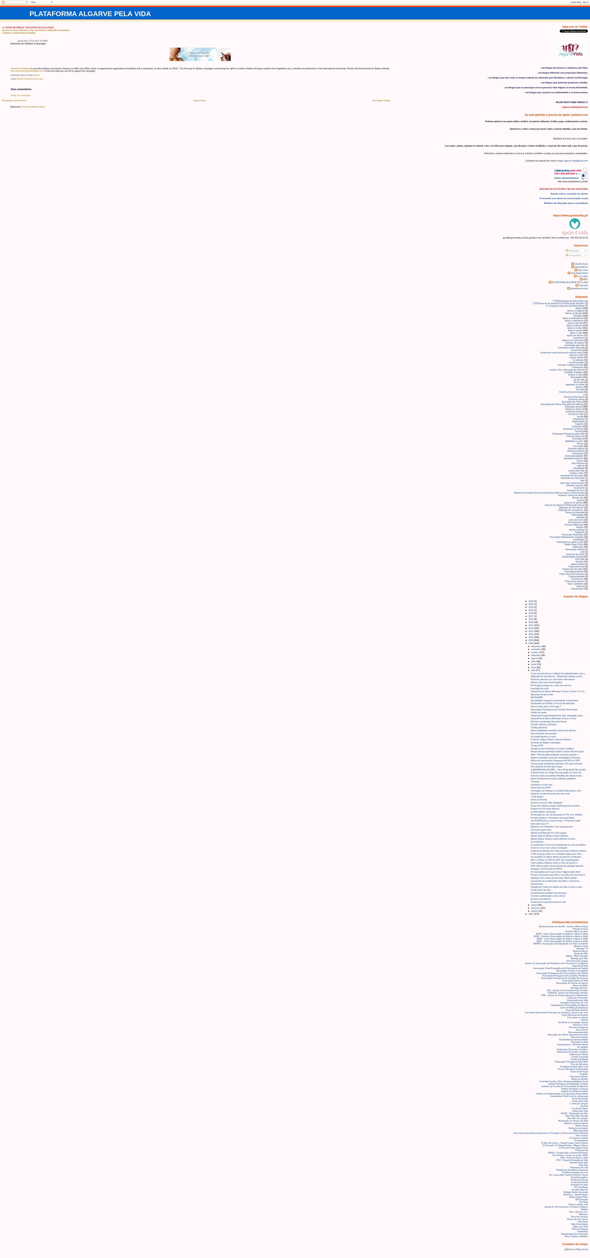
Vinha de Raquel (580, 1229)
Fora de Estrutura (579, 1064)
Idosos (580, 461)
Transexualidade (576, 576)
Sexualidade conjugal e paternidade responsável (554, 700)
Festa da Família (539, 799)
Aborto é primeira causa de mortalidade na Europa (555, 757)
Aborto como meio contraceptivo (546, 682)
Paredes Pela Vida (579, 1162)
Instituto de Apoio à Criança (574, 1089)
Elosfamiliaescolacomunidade (573, 1039)
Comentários (574, 255)
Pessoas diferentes (574, 524)
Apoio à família (575, 323)
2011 (531, 634)
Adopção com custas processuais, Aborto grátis (554, 878)
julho (533, 661)
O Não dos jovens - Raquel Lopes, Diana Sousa (564, 1143)
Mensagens (574, 250)
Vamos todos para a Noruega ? (546, 706)
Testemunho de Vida (572, 569)
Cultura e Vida (575, 374)
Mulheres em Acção (578, 1128)
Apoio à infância (574, 325)
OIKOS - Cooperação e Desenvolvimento (568, 1152)
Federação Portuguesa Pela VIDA (571, 1061)
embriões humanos (575, 411)
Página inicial (199, 100)
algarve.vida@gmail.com (576, 160)
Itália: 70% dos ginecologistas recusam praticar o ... (556, 754)
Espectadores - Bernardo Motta (572, 1044)
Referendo (578, 547)
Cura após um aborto (577, 1017)
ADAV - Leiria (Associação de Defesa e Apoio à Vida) (562, 938)
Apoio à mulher (574, 328)
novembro (536, 649)
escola (580, 416)
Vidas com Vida (580, 1226)
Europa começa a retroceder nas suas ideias (552, 817)
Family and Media (579, 1059)
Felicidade (577, 438)
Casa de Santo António (577, 1010)
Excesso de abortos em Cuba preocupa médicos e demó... (559, 851)
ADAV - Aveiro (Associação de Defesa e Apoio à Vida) (562, 934)
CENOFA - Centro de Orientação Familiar (568, 993)
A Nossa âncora (580, 929)
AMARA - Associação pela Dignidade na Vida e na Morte (560, 943)
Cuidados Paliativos (573, 372)
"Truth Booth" (537, 796)
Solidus (584, 1209)
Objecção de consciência (571, 507)
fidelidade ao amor (574, 441)
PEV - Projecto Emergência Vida (572, 1160)
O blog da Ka (581, 1150)
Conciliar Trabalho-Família (570, 365)
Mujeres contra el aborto (576, 1123)
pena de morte (576, 520)
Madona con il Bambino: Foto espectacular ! (552, 826)
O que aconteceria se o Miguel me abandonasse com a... (558, 673)
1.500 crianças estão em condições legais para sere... (557, 854)
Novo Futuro (582, 1135)
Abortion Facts (581, 946)
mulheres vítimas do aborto (571, 495)
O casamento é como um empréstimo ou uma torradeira (558, 845)
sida (582, 552)
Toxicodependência (573, 571)
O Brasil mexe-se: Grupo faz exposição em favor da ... (557, 772)
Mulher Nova (581, 1125)
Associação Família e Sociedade (572, 970)
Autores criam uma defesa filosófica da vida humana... (557, 775)
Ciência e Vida (576, 355)
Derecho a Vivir (580, 1025)
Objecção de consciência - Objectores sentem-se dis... (557, 676)
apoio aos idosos (575, 335)
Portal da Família (579, 1182)
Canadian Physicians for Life (574, 1002)
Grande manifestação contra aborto (548, 896)
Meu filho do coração (577, 1118)
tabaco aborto (577, 564)
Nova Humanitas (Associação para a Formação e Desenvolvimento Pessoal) (550, 1133)
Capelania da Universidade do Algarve (569, 1005)
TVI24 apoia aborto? (574, 581)
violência (580, 586)
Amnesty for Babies (20, 68)
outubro (535, 652)
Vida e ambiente (575, 583)
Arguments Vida (580, 966)
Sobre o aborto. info (578, 1204)
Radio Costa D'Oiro (573, 544)
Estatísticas (578, 419)
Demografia (576, 377)
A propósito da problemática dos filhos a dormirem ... (556, 881)
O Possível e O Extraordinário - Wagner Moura (565, 1145)
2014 (531, 625)
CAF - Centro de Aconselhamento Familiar (567, 990)
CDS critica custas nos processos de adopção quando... (558, 866)
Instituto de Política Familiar (574, 1091)
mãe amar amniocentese (572, 483)
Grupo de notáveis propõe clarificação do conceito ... (556, 805)
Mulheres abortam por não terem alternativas (553, 679)
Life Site (584, 1106)
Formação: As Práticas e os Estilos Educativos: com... (557, 790)
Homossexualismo (579, 1076)
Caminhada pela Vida (577, 1000)
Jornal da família (580, 1098)
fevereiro (535, 908)
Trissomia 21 (577, 579)
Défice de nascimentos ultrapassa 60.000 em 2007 (555, 760)
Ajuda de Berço (580, 951)
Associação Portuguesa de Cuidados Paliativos (565, 975)
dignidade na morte (575, 384)
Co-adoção (577, 360)
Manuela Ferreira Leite (542, 694)
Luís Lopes (582, 276)
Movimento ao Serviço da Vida (573, 1120)
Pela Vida (583, 1165)
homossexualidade (574, 456)
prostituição (578, 539)
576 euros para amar (541, 829)
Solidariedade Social (572, 556)
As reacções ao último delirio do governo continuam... (557, 857)
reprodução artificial (574, 549)
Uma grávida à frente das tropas (546, 766)
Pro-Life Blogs (581, 1187)
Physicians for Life (579, 1167)
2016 (531, 619)
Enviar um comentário (20, 95)
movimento (579, 488)
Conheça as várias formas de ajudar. (19, 33)
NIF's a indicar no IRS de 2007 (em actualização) (554, 860)
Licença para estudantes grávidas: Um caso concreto (556, 763)
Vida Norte (583, 1221)
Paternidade (577, 515)
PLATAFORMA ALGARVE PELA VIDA (90, 14)
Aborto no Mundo (24, 79)
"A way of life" (537, 745)
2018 (531, 613)
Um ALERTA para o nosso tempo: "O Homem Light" (556, 820)
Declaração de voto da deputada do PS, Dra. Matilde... (557, 814)
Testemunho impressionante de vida (548, 902)
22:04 (37, 75)
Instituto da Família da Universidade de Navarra (564, 1086)
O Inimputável (581, 1140)
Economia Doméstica (574, 397)
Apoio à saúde (575, 330)
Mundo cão (577, 497)
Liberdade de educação (568, 301)
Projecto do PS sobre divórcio (545, 808)
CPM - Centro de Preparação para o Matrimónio (564, 995)
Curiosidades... (538, 841)
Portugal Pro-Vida (579, 1184)
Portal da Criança (579, 1180)
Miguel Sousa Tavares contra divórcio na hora (553, 839)
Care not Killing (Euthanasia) (574, 1007)
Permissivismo (575, 522)
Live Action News (579, 1108)
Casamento (576, 350)
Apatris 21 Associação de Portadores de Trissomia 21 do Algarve (556, 963)
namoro (580, 500)
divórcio (579, 387)
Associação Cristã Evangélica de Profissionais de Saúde (560, 968)
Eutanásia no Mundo (573, 429)
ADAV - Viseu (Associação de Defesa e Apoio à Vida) (562, 941)
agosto (534, 658)
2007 (531, 914)
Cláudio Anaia (581, 264)
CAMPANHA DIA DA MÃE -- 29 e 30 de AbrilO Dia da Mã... (559, 769)
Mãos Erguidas (580, 1130)
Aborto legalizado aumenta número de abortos (553, 730)
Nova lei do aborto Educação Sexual (558, 303)
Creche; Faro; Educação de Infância (566, 369)
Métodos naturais (574, 485)
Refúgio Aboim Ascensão (576, 1192)
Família (578, 431)
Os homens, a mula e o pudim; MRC (570, 1155)
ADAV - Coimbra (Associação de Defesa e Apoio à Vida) (561, 936)
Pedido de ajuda (539, 712)
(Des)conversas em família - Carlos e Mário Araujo (563, 926)
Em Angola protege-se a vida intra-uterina (551, 685)
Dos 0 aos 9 (582, 1029)
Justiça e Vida (576, 473)
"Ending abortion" (539, 727)
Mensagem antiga (381, 100)
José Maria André (579, 273)
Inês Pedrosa (578, 463)
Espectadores (581, 267)
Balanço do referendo (572, 340)
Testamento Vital (576, 566)
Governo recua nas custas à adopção (549, 847)
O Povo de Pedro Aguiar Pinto (573, 1148)
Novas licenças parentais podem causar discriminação (557, 751)
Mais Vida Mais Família (576, 1116)
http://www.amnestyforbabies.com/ (27, 71)
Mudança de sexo (575, 490)
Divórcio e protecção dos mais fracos (549, 721)
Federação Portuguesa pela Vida (568, 433)
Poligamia (579, 532)
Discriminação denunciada (543, 733)
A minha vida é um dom (576, 931)
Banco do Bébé (580, 985)
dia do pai (578, 382)
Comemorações (576, 362)
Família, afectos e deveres (544, 724)
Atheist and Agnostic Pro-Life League (549, 833)
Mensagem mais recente (14, 100)
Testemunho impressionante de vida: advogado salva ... (558, 715)
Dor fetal (580, 389)
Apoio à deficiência (574, 320)
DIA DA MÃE (537, 697)
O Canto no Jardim (578, 1138)
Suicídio (579, 561)
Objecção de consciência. (570, 510)
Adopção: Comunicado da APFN (546, 869)
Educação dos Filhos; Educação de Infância (562, 404)
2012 (531, 631)
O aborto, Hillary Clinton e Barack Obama (551, 739)
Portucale (583, 285)
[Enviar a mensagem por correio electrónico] (40, 75)
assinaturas (578, 338)
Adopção (577, 315)
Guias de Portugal (579, 1071)
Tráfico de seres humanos (571, 574)
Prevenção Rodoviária (572, 534)
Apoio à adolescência (572, 318)
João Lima (583, 270)
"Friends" (535, 781)
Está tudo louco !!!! (540, 823)
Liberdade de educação (571, 475)
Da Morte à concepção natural (573, 1022)
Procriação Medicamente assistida (566, 537)
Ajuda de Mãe (581, 953)
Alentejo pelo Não (579, 958)
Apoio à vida (37, 79)
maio (534, 667)
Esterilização (578, 421)
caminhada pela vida (574, 345)
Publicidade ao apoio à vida (570, 542)
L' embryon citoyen (578, 1103)
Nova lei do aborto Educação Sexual (564, 505)
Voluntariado (577, 588)
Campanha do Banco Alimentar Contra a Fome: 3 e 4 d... (558, 691)
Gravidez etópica (576, 448)
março (534, 905)
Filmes (580, 443)
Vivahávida (582, 1231)
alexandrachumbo (579, 288)
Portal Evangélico (579, 1177)
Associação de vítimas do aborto (572, 983)
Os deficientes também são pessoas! (549, 893)
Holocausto (577, 453)
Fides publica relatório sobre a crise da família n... (555, 863)
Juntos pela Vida (576, 470)
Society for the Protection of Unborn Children (552, 748)
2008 (531, 643)
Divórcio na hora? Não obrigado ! (547, 802)
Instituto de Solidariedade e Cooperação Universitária (562, 1093)
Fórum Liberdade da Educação (573, 1069)
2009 (531, 640)
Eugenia (579, 424)
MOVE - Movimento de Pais (574, 1113)
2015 (531, 622)
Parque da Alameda (574, 512)
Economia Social (576, 399)
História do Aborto (575, 451)
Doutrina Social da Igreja (571, 392)
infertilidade (578, 468)
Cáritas (584, 1020)
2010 (531, 637)
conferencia (577, 367)
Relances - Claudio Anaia (575, 1194)
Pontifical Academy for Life (575, 1172)
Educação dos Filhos (572, 401)
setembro (536, 655)
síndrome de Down (575, 554)
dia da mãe (579, 379)
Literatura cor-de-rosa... (542, 784)
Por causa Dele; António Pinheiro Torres (568, 1175)
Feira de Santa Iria (575, 436)
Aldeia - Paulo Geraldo (577, 956)
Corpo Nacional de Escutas (574, 1015)
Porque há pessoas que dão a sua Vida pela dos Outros (558, 875)
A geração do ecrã (540, 688)
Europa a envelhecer (541, 899)
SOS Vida (579, 559)
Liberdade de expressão (572, 478)
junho (534, 664)
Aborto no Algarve (575, 310)
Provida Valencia (580, 1189)
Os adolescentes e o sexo (543, 736)
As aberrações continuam (543, 811)
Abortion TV (582, 948)
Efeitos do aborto (573, 409)
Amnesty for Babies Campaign (28, 43)
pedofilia (580, 517)
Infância (580, 465)
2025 (531, 604)
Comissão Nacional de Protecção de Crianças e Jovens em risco (556, 1012)
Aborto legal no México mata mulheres (549, 835)
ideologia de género (573, 458)
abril (533, 670)
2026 (531, 601)
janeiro (534, 911)
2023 (531, 610)
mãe (582, 480)
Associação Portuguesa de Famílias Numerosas (554, 709)
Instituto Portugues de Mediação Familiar (568, 1084)
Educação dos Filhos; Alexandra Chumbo (568, 1034)
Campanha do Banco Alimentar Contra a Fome (553, 718)
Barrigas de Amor (579, 988)
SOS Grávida (581, 1199)
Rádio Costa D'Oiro (578, 1197)
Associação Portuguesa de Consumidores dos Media (562, 973)
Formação (578, 446)
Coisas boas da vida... (541, 890)
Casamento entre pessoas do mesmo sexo (561, 352)
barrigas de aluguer (574, 342)
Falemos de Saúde (578, 1054)
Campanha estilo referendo (571, 347)
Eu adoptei (582, 1047)
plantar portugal (576, 529)
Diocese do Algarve (578, 1027)
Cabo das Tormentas (578, 997)
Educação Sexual (573, 406)
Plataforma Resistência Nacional (572, 1170)
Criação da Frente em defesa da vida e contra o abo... (557, 887)
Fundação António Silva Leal (574, 1066)
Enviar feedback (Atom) (33, 106)
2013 (531, 628)
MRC (585, 279)
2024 (531, 607)
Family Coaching (580, 1057)
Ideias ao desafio (579, 1079)
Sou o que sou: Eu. (578, 1211)
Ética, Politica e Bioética (576, 1236)
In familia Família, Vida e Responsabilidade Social (563, 1081)
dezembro (536, 646)
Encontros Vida (575, 414)
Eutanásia (577, 426)
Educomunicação (579, 1037)
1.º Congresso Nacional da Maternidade (565, 306)
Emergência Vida (579, 1042)
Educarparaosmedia (578, 1032)
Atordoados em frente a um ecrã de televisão (553, 703)
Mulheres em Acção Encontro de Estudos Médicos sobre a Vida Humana (549, 492)
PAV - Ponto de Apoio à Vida (574, 1157)
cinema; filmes (576, 357)
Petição (579, 527)
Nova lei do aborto (573, 502)
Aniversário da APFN (541, 787)
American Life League (577, 961)
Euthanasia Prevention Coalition (572, 1049)
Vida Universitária (579, 1224)
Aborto (579, 308)
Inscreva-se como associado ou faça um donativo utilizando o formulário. (36, 30)
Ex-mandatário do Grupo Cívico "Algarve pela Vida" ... (557, 872)
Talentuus (583, 1214)
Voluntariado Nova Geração (574, 1234)
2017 (531, 616)
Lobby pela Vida (580, 1111)
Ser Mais (583, 1202)
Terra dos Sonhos (579, 1216)
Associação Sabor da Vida (575, 980)
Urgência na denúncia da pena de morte (550, 793)
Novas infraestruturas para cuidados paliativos (553, 778)
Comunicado (537, 884)
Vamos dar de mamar (577, 1219)
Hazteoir (584, 1074)
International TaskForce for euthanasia (569, 1096)
